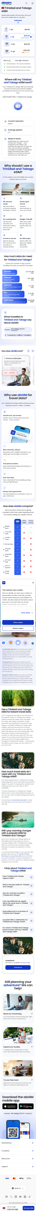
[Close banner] (33, 582)
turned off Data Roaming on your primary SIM (15, 855)
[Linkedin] (16, 1197)
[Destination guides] (18, 1041)
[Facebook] (6, 1197)
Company (5, 1151)
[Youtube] (20, 1197)
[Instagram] (25, 1197)
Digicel (10, 123)
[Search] (26, 3)
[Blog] (18, 1008)
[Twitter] (11, 1197)
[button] (18, 29)
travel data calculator (19, 800)
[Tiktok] (29, 1197)
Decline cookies (18, 628)
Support (5, 1166)
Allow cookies (18, 622)
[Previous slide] (28, 351)
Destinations (7, 1143)
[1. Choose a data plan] (16, 370)
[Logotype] (6, 3)
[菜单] (32, 3)
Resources (6, 1159)
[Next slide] (32, 351)
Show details (25, 613)
